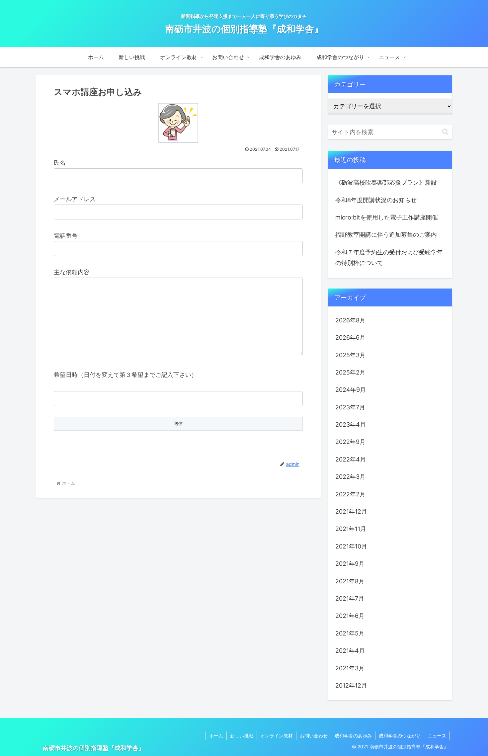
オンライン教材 (276, 735)
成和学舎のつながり (400, 735)
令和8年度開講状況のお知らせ (376, 200)
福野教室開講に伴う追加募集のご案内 (386, 234)
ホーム (216, 735)
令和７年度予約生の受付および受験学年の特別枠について (389, 257)
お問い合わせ (314, 735)
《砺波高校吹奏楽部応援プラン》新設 (386, 182)
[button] (445, 131)
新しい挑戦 (241, 735)
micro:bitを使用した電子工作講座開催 (386, 217)
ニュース (437, 735)
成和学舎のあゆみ (353, 735)
